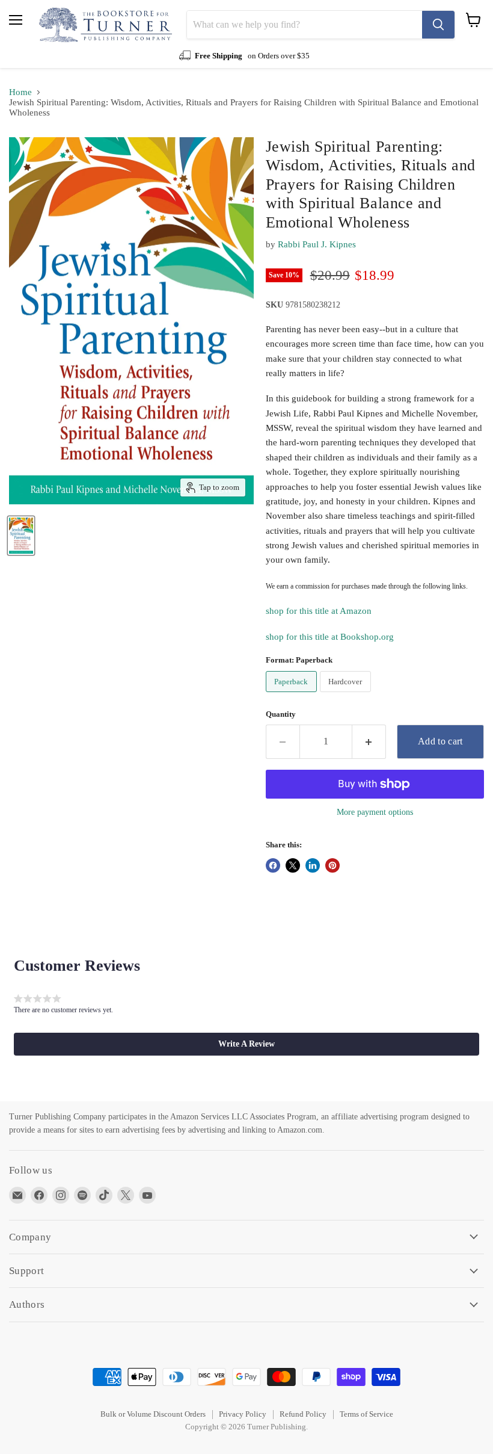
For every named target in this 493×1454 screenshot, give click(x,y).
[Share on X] (293, 865)
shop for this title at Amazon (319, 611)
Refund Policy (303, 1413)
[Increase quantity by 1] (369, 741)
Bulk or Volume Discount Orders (153, 1413)
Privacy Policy (242, 1413)
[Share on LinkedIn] (312, 865)
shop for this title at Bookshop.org (330, 637)
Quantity (281, 714)
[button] (246, 1044)
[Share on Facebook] (273, 865)
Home (20, 92)
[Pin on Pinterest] (332, 865)
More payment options (375, 812)
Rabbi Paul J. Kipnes (317, 244)
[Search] (438, 25)
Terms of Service (366, 1413)
